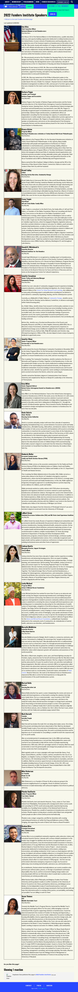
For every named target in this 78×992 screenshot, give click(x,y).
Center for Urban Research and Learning (49, 290)
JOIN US (52, 14)
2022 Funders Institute (43, 975)
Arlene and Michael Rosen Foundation (38, 619)
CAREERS (49, 985)
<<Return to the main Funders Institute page (18, 19)
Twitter (40, 988)
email (44, 988)
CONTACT (29, 985)
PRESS (39, 985)
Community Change (55, 298)
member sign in (63, 2)
